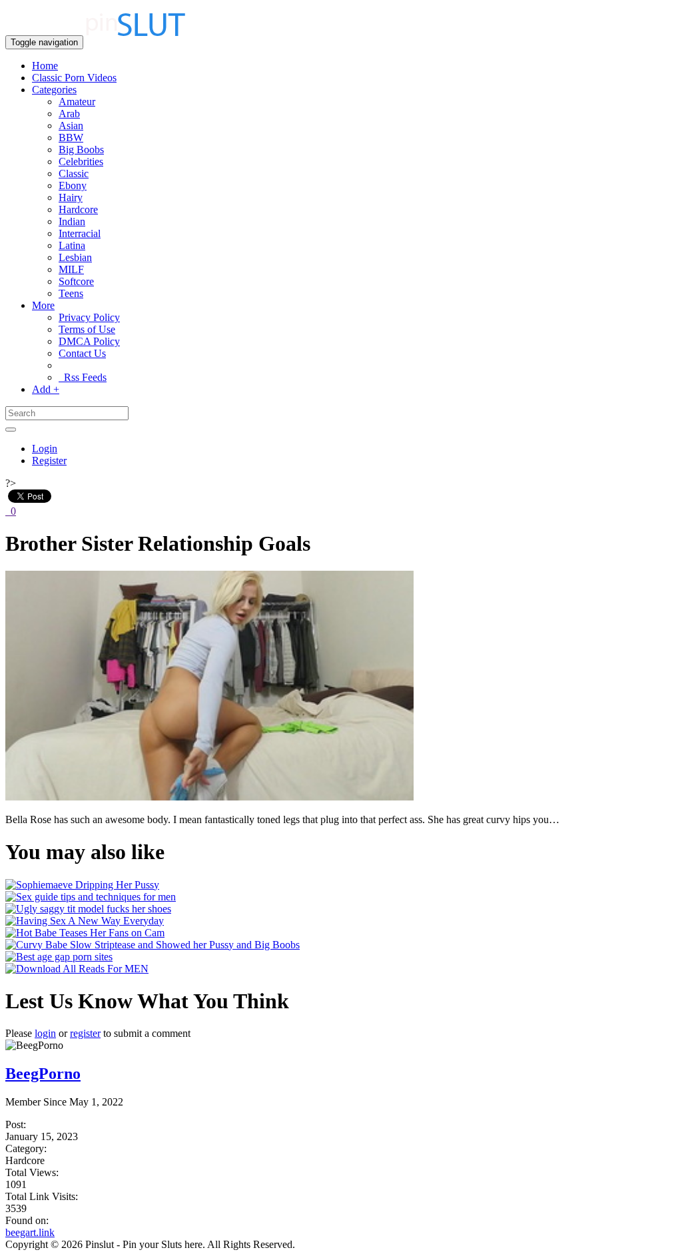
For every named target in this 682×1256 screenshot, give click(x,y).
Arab (69, 113)
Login (44, 448)
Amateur (77, 101)
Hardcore (78, 209)
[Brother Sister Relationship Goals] (209, 796)
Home (45, 65)
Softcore (76, 281)
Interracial (80, 233)
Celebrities (81, 161)
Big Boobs (81, 149)
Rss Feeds (83, 377)
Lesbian (75, 257)
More (43, 305)
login (45, 1033)
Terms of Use (87, 329)
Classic (74, 173)
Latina (72, 245)
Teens (71, 293)
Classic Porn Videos (74, 77)
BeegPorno (43, 1073)
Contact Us (82, 353)
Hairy (71, 197)
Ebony (73, 185)
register (85, 1033)
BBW (71, 137)
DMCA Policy (89, 341)
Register (49, 460)
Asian (71, 125)
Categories (54, 89)
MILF (71, 269)
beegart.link (30, 1232)
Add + (45, 389)
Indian (72, 221)
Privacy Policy (89, 317)
